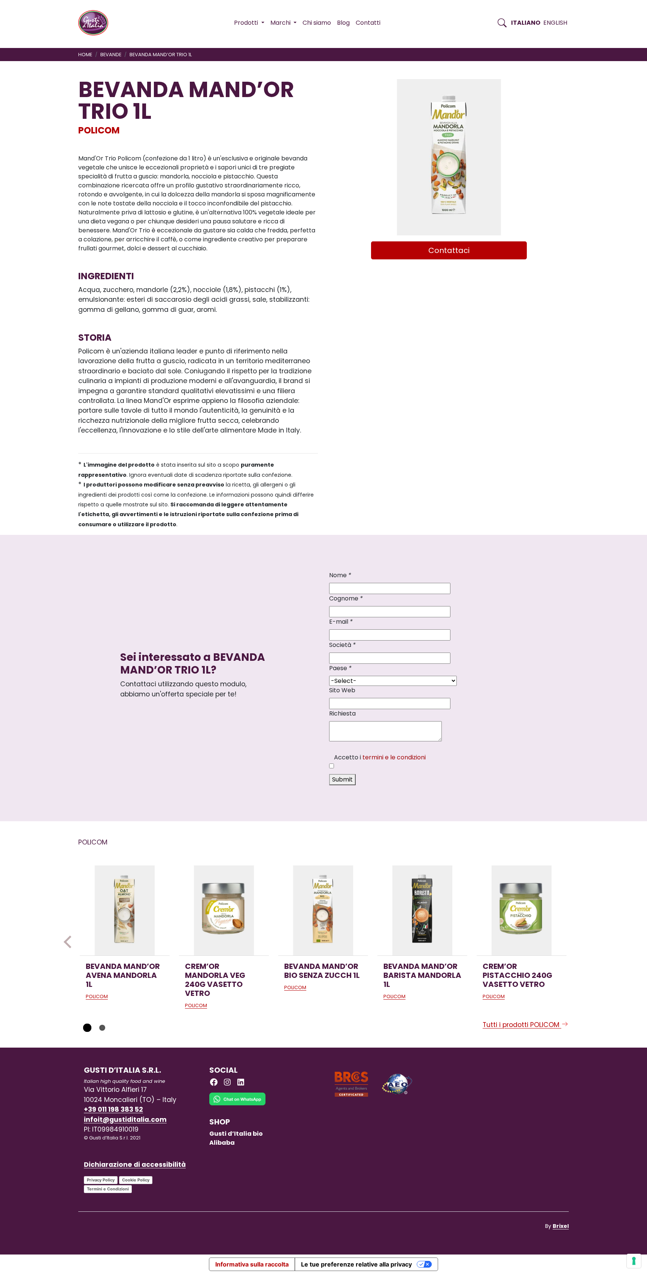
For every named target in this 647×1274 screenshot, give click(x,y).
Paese (340, 668)
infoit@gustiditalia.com (125, 1119)
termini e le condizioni (394, 757)
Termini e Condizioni (108, 1189)
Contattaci (449, 250)
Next (577, 942)
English (555, 22)
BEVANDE (110, 54)
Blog (343, 22)
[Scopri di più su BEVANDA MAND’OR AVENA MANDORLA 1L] (125, 910)
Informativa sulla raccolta (252, 1264)
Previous (70, 942)
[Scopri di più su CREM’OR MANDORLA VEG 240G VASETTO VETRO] (224, 910)
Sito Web (342, 690)
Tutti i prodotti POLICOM (522, 1024)
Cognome (346, 598)
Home (85, 54)
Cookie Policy (135, 1180)
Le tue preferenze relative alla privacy (356, 1264)
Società (342, 645)
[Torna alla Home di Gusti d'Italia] (96, 23)
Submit (342, 779)
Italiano (525, 22)
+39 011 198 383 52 (113, 1109)
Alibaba (222, 1142)
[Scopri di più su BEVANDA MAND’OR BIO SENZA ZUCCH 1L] (323, 910)
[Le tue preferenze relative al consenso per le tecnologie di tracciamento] (634, 1261)
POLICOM (99, 130)
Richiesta (342, 713)
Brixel (561, 1226)
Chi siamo (317, 22)
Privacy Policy (101, 1180)
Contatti (368, 22)
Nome (340, 575)
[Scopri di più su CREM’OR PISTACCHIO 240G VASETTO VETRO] (521, 910)
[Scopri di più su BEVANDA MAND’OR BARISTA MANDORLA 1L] (422, 910)
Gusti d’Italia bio (236, 1133)
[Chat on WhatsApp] (237, 1104)
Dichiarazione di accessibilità (135, 1164)
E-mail (341, 621)
